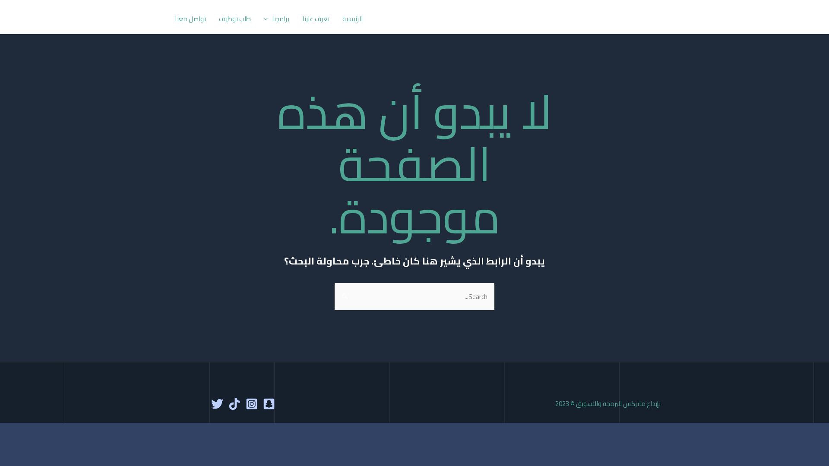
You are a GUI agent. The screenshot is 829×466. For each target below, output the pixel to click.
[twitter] (217, 404)
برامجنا (280, 19)
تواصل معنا (190, 19)
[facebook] (269, 404)
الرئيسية (352, 19)
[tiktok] (234, 404)
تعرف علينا (315, 19)
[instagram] (252, 404)
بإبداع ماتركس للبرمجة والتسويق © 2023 (608, 403)
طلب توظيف (235, 19)
